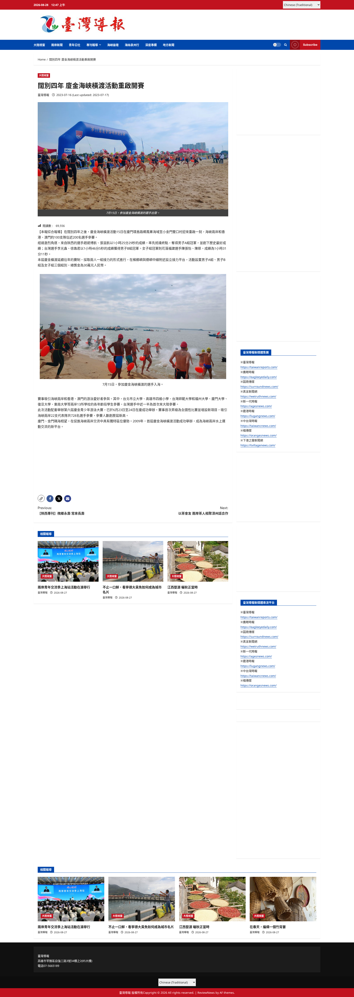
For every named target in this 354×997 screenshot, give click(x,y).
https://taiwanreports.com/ (259, 367)
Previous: (61, 510)
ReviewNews (206, 993)
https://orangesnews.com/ (259, 435)
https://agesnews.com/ (256, 406)
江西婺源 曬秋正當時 (182, 587)
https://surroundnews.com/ (259, 386)
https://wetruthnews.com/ (258, 396)
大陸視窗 (39, 45)
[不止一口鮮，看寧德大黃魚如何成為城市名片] (133, 561)
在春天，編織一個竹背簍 (268, 927)
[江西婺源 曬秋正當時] (197, 561)
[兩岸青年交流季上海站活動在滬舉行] (68, 561)
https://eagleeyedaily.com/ (259, 377)
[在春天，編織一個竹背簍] (283, 899)
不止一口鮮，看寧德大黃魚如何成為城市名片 (141, 927)
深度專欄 (151, 45)
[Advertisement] (133, 463)
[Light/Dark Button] (277, 45)
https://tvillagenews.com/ (258, 445)
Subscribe (310, 44)
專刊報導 (92, 45)
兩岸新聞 (57, 45)
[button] (285, 45)
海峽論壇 (113, 45)
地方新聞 (168, 45)
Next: (203, 510)
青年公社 (74, 45)
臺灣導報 (43, 95)
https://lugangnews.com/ (258, 416)
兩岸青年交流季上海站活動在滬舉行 (64, 587)
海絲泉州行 (132, 45)
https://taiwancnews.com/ (258, 426)
